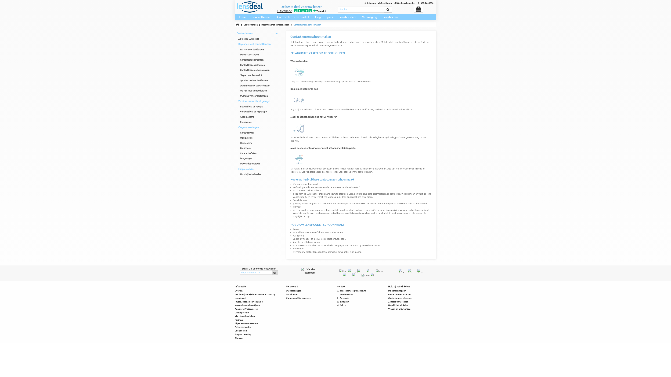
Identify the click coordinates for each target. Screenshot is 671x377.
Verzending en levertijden (247, 305)
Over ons (239, 291)
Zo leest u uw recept (248, 39)
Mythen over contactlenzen (254, 96)
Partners (239, 320)
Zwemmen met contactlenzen (255, 85)
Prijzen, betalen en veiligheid (249, 302)
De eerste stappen (249, 54)
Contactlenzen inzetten (252, 59)
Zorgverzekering (243, 334)
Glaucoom (245, 148)
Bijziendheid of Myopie (251, 106)
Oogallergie (246, 137)
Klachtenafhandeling (245, 316)
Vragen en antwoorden (399, 309)
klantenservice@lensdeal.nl (353, 291)
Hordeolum (246, 143)
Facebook (344, 298)
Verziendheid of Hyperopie (253, 111)
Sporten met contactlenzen (254, 80)
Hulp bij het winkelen (250, 174)
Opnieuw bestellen (406, 3)
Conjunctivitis (247, 132)
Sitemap (239, 338)
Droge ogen (246, 158)
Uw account (292, 286)
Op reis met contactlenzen (253, 90)
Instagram (344, 302)
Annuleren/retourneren (246, 309)
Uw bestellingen (293, 291)
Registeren (386, 3)
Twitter (343, 305)
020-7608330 (427, 3)
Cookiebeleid (241, 331)
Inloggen (371, 3)
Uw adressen (292, 294)
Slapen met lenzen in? (251, 75)
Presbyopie (246, 122)
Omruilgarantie (242, 312)
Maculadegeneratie (250, 163)
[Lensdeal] (250, 7)
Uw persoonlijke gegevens (298, 298)
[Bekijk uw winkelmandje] (418, 9)
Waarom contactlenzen (252, 49)
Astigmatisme (247, 117)
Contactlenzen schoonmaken (254, 70)
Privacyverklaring (243, 327)
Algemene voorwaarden (246, 323)
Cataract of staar (248, 153)
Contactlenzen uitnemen (252, 65)
